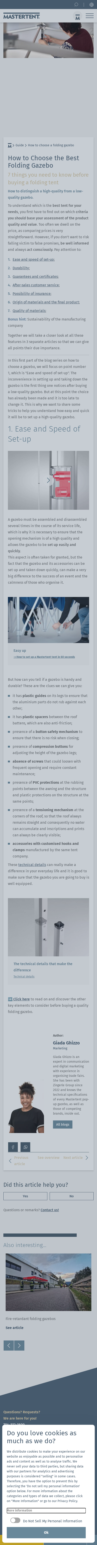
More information (19, 1510)
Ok (46, 1532)
